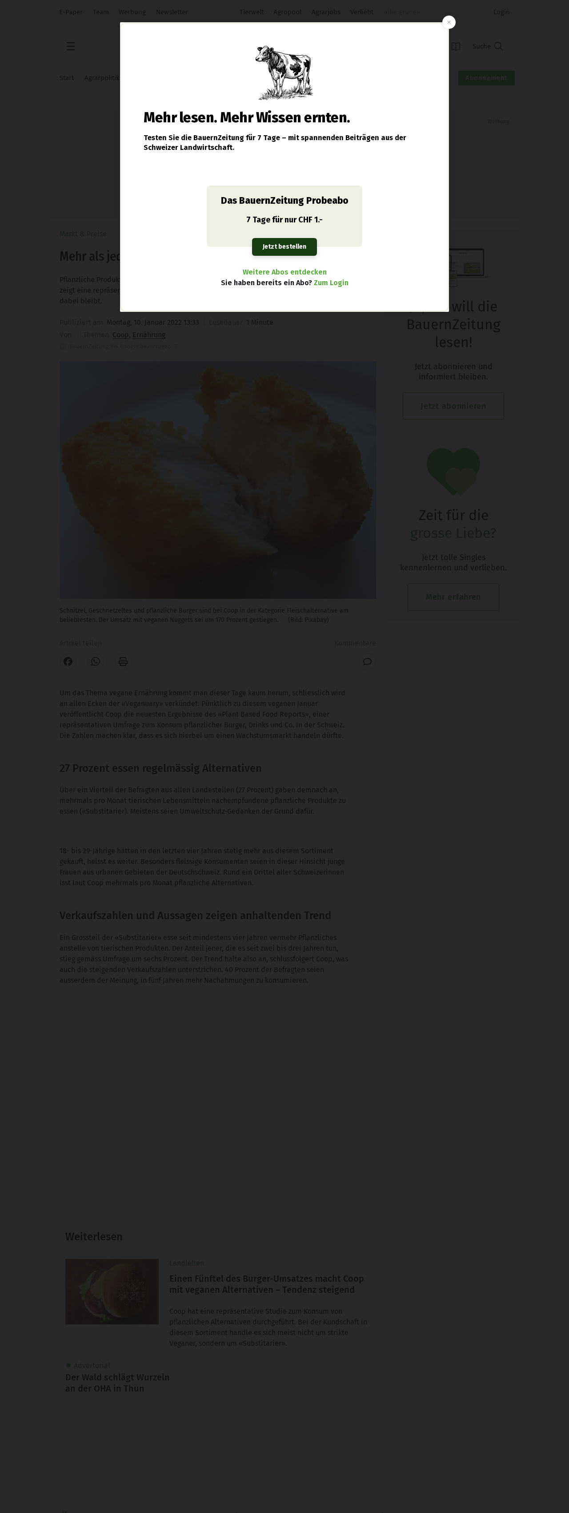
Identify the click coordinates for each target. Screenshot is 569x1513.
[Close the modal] (449, 22)
